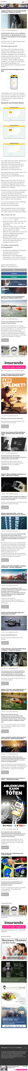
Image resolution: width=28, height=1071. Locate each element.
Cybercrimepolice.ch (8, 219)
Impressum (4, 1047)
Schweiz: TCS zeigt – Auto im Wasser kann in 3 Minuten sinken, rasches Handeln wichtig (13, 690)
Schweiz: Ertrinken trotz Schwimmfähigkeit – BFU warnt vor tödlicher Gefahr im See (13, 297)
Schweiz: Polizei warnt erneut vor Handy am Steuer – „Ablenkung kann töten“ (13, 779)
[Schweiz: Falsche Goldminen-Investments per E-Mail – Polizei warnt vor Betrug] (14, 484)
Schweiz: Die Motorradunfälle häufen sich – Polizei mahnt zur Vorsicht (13, 613)
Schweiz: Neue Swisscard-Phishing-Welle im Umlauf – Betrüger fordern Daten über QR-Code (13, 433)
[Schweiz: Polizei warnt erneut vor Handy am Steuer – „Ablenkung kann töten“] (14, 804)
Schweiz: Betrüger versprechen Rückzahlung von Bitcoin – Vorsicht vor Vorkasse (13, 649)
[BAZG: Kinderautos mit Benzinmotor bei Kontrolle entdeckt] (14, 867)
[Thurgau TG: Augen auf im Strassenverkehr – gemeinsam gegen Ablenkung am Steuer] (14, 395)
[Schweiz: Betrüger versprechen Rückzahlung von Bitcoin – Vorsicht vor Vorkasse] (14, 659)
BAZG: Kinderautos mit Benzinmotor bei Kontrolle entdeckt (12, 854)
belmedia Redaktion (13, 30)
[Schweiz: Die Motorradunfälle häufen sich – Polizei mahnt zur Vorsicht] (14, 623)
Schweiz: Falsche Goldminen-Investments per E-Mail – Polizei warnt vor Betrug (13, 475)
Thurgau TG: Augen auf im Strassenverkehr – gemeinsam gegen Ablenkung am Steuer (13, 375)
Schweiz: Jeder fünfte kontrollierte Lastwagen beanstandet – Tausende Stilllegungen (13, 566)
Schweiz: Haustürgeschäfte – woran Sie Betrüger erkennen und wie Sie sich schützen (13, 514)
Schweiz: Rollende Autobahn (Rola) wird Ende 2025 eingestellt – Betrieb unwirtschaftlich (13, 738)
